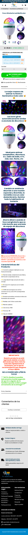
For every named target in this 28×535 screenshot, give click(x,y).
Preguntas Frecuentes (18, 496)
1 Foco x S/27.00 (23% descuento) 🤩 (11, 56)
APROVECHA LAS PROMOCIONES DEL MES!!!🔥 (12, 53)
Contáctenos (18, 492)
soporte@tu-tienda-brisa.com (11, 522)
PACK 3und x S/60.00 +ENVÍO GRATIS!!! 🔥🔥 (13, 63)
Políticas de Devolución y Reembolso (4, 500)
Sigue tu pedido (19, 504)
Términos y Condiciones (4, 492)
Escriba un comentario (14, 409)
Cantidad (3, 66)
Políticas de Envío (6, 505)
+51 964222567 (7, 524)
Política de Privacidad (7, 496)
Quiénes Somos (19, 490)
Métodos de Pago (19, 499)
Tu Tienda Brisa (4, 8)
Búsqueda (17, 502)
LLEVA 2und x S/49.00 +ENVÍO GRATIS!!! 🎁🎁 (13, 59)
